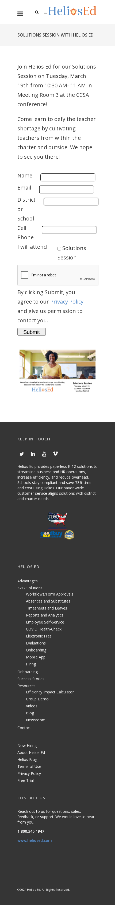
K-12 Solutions (30, 587)
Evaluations (36, 643)
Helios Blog (27, 759)
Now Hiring (27, 745)
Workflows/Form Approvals (49, 594)
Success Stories (30, 678)
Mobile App (35, 657)
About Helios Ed (31, 752)
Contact (24, 727)
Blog (30, 712)
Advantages (27, 580)
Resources (26, 685)
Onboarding (36, 650)
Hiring (31, 664)
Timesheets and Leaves (46, 608)
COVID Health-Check (44, 629)
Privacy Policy (66, 301)
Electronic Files (39, 636)
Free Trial (25, 780)
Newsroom (35, 719)
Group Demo (37, 698)
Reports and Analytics (44, 615)
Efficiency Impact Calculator (50, 691)
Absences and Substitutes (48, 601)
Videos (31, 705)
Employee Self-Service (45, 622)
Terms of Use (29, 766)
